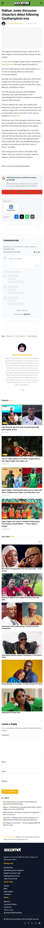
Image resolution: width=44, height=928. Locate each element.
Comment (6, 735)
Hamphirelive (15, 116)
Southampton (7, 62)
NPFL (6, 889)
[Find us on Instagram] (35, 923)
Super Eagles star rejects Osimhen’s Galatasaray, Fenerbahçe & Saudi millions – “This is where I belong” (21, 523)
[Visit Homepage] (22, 3)
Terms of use (8, 910)
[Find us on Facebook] (28, 923)
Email (4, 772)
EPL (13, 837)
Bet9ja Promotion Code (12, 873)
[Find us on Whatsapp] (25, 923)
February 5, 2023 (31, 23)
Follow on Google (22, 192)
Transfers (7, 894)
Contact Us (8, 907)
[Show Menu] (3, 3)
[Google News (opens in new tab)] (10, 208)
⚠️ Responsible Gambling (13, 913)
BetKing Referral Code (12, 876)
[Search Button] (41, 3)
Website (4, 781)
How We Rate (8, 867)
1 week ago (6, 464)
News (5, 423)
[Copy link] (32, 217)
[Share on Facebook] (16, 217)
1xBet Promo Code (10, 879)
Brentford (10, 336)
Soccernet (7, 837)
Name (4, 762)
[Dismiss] (40, 178)
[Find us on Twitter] (32, 923)
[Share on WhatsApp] (27, 217)
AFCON (6, 886)
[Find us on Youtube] (39, 923)
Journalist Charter (10, 904)
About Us (7, 901)
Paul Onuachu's (8, 64)
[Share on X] (22, 217)
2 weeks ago (6, 495)
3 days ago (6, 432)
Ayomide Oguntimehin (15, 23)
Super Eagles (8, 891)
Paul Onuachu (20, 336)
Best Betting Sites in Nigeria (13, 870)
